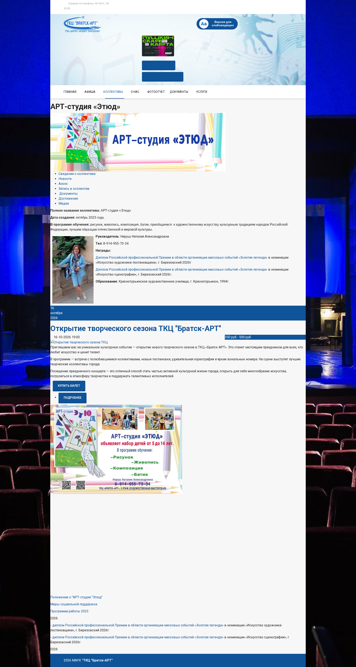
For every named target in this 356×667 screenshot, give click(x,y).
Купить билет (158, 65)
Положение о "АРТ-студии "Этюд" (76, 597)
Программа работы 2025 (69, 611)
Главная (70, 91)
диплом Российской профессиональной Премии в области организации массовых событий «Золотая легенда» (138, 625)
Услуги (201, 91)
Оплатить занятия (162, 76)
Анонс (63, 184)
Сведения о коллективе (77, 174)
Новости (65, 179)
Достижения (68, 198)
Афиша (89, 91)
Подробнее (72, 397)
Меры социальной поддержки (73, 604)
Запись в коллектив (74, 189)
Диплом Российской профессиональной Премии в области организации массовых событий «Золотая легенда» (181, 257)
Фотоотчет (156, 91)
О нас (135, 91)
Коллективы (113, 91)
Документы (179, 91)
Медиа (64, 203)
